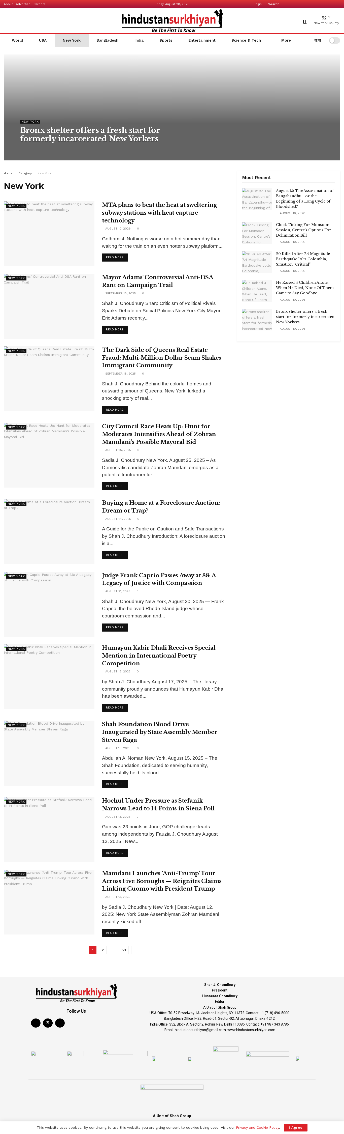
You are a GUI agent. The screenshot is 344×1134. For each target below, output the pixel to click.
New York (72, 40)
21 (124, 950)
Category (25, 173)
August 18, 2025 (117, 671)
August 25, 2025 (117, 450)
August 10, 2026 (35, 149)
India (139, 40)
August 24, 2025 (117, 519)
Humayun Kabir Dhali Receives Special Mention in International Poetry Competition (158, 655)
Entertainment (202, 40)
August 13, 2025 (117, 816)
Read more (117, 256)
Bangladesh (107, 40)
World (17, 40)
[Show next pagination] (135, 950)
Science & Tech (246, 40)
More (285, 40)
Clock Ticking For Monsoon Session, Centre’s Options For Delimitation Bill (303, 230)
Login (257, 4)
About (8, 4)
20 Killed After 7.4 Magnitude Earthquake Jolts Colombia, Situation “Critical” (303, 259)
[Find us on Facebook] (36, 1023)
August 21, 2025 (117, 591)
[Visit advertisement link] (288, 354)
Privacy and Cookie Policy (257, 1127)
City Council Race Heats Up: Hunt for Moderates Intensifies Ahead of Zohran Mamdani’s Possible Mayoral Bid (159, 434)
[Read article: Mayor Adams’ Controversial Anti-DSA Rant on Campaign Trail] (49, 306)
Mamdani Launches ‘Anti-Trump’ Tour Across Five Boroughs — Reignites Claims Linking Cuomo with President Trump (162, 881)
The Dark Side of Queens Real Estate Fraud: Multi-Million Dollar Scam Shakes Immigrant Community (161, 358)
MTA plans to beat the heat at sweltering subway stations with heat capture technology (159, 213)
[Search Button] (337, 4)
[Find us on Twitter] (48, 1023)
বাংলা (317, 40)
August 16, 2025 (117, 748)
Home (8, 173)
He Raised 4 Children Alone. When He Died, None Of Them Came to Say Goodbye (305, 287)
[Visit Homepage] (172, 21)
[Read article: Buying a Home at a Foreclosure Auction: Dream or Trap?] (49, 531)
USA (43, 40)
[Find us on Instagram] (60, 1023)
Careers (39, 4)
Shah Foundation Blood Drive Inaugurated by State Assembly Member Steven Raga (159, 732)
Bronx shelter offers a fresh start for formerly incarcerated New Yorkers (90, 134)
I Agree (295, 1127)
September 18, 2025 (120, 293)
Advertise (23, 4)
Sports (165, 40)
